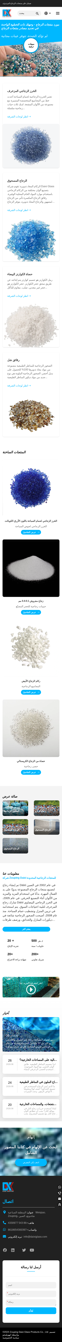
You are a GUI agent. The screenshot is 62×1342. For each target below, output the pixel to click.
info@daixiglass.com (27, 1236)
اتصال (8, 1201)
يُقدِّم (31, 1310)
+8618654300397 (22, 1229)
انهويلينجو (7, 1334)
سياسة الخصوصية (11, 1337)
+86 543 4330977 (21, 1223)
